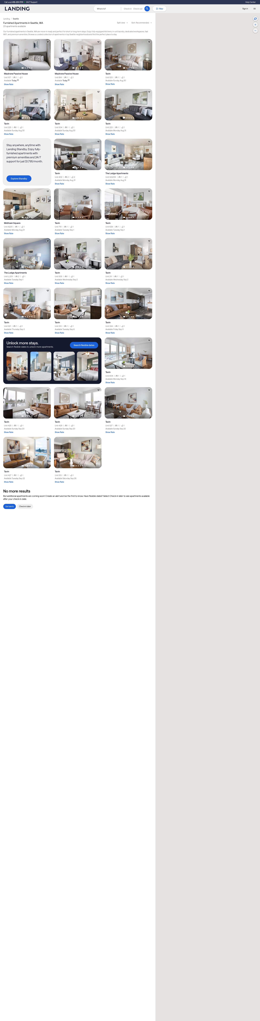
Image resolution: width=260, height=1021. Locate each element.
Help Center (250, 2)
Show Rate (8, 84)
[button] (133, 8)
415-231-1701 (17, 2)
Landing (6, 19)
